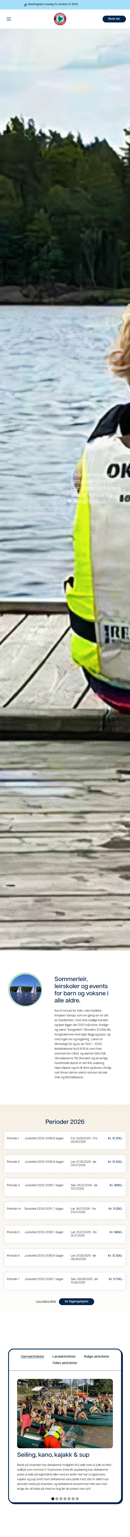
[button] (9, 19)
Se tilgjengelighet (76, 1301)
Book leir (114, 19)
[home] (58, 19)
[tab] (32, 1357)
